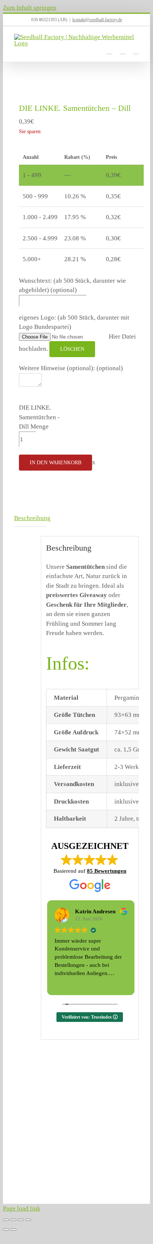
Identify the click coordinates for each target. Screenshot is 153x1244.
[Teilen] (21, 1220)
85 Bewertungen (106, 871)
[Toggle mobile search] (123, 50)
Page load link (21, 1208)
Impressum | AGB (72, 1171)
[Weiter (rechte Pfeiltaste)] (13, 1229)
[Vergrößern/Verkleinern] (6, 1220)
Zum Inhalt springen (29, 7)
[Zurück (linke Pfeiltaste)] (6, 1229)
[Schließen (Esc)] (28, 1220)
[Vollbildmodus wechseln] (13, 1220)
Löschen (72, 349)
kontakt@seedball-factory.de (97, 19)
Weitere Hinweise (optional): (71, 368)
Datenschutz (26, 1180)
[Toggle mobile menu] (136, 50)
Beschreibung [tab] (30, 518)
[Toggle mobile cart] (109, 50)
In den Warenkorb (55, 462)
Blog (64, 1180)
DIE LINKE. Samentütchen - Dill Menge (39, 417)
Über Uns (24, 1171)
